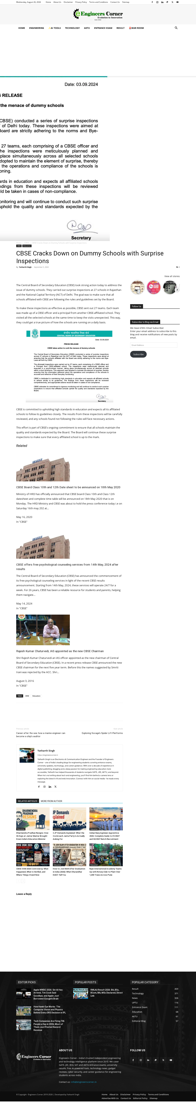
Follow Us (136, 306)
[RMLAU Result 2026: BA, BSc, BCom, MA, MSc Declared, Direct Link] (80, 993)
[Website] (62, 787)
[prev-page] (18, 881)
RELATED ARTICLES (27, 801)
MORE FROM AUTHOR (51, 801)
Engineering (36, 27)
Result (120, 27)
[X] (172, 2)
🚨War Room (136, 27)
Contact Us (115, 2)
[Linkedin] (162, 2)
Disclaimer (68, 2)
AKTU (87, 27)
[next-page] (23, 881)
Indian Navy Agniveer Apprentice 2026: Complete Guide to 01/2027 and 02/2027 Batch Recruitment (104, 836)
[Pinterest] (33, 274)
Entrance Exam (103, 27)
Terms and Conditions (98, 2)
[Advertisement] (98, 54)
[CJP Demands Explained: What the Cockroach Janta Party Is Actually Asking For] (69, 818)
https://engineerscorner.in (48, 755)
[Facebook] (152, 2)
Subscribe (138, 354)
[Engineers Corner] (98, 14)
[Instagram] (157, 2)
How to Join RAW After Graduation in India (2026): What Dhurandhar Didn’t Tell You (69, 872)
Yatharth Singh (25, 267)
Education (27, 246)
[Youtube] (177, 2)
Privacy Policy (81, 2)
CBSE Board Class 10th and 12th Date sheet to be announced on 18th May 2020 (68, 487)
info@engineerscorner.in (84, 1081)
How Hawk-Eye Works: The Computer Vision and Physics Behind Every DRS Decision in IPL (50, 1009)
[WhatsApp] (40, 274)
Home (48, 2)
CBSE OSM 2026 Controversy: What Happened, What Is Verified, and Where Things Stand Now (32, 872)
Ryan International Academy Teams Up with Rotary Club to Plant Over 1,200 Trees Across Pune (105, 872)
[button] (176, 28)
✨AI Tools (54, 27)
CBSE (26, 243)
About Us (57, 2)
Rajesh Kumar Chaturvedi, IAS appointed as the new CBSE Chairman (60, 651)
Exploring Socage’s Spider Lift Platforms (102, 733)
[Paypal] (167, 2)
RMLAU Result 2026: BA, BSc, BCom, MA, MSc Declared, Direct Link (106, 993)
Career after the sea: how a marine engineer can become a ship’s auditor (40, 735)
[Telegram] (54, 274)
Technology (72, 27)
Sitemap (125, 2)
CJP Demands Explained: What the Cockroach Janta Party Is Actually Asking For (69, 836)
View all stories (172, 276)
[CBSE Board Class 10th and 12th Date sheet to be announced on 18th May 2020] (69, 466)
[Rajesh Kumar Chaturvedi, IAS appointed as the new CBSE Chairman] (69, 630)
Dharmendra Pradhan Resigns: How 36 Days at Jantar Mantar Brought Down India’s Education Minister (32, 836)
